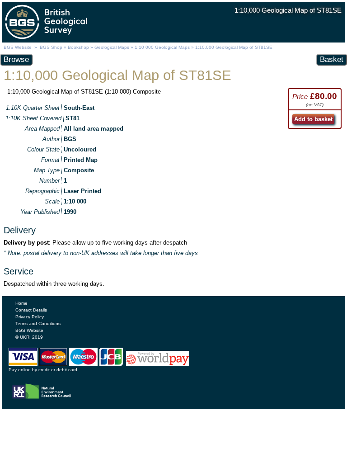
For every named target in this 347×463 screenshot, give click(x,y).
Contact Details (31, 309)
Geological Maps (111, 47)
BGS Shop (51, 47)
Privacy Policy (29, 316)
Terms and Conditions (38, 323)
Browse (16, 59)
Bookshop (78, 47)
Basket (331, 59)
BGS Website (18, 47)
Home (21, 303)
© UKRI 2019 (29, 337)
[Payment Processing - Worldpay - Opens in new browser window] (157, 363)
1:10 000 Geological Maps (162, 47)
